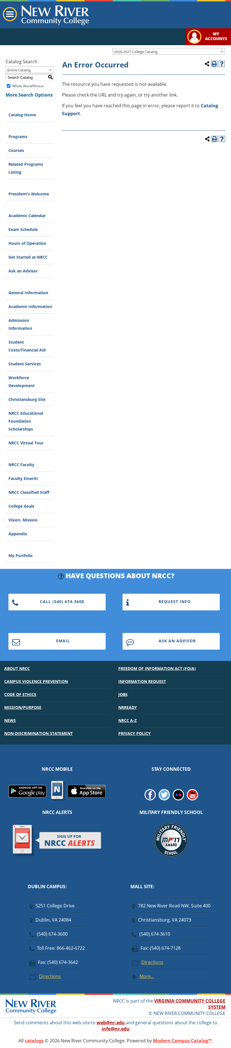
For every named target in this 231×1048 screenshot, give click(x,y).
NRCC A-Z (127, 720)
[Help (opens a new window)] (222, 64)
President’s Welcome (28, 194)
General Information (28, 292)
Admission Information (20, 324)
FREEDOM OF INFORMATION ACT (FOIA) (157, 668)
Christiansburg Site (26, 399)
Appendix (17, 533)
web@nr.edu (111, 1022)
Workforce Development (21, 381)
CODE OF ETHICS (20, 694)
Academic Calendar (27, 215)
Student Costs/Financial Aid (27, 346)
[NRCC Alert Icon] (57, 855)
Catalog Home (22, 114)
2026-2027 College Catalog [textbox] (135, 51)
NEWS (10, 720)
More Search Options (29, 95)
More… (146, 976)
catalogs (34, 1041)
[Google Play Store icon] (27, 796)
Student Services (24, 363)
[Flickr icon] (178, 799)
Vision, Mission (22, 520)
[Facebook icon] (150, 799)
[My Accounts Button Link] (208, 43)
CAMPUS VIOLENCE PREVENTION (36, 681)
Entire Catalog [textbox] (19, 70)
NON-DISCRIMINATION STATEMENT (38, 733)
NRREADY (127, 707)
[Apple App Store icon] (87, 796)
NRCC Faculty (21, 464)
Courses (16, 150)
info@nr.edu (116, 1029)
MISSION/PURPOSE (22, 707)
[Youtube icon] (192, 799)
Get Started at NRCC (28, 257)
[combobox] (168, 51)
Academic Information (30, 306)
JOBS (123, 694)
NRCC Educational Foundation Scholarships (25, 421)
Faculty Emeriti (23, 478)
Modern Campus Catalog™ (182, 1041)
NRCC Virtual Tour (25, 443)
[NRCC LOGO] (31, 1012)
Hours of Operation (27, 243)
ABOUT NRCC (17, 668)
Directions (50, 976)
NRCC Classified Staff (28, 492)
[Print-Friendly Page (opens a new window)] (214, 64)
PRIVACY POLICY (134, 733)
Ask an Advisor (23, 271)
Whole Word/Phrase (28, 86)
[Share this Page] (207, 64)
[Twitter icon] (164, 799)
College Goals (21, 506)
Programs (17, 136)
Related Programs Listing (25, 168)
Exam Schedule (23, 229)
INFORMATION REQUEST (142, 681)
